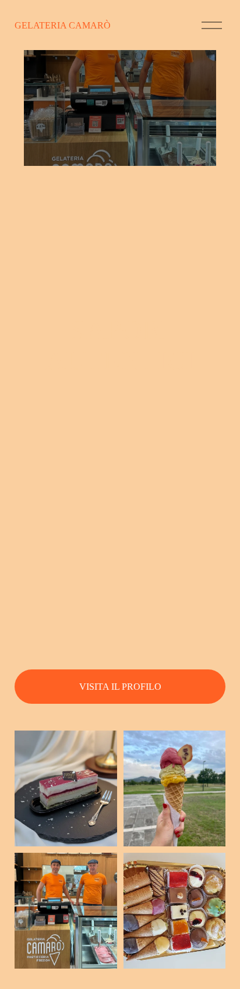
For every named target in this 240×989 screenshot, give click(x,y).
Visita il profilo (120, 687)
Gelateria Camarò (63, 25)
